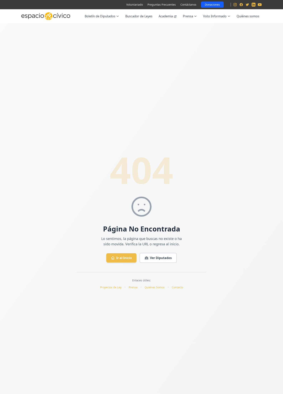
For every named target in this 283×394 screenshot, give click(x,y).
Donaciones (212, 4)
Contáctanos (188, 4)
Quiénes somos (248, 16)
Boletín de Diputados (100, 16)
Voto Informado (215, 16)
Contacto (177, 287)
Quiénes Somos (155, 287)
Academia (166, 16)
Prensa (188, 16)
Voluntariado (134, 4)
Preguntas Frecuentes (161, 4)
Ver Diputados (161, 258)
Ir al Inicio (124, 258)
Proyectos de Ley (110, 287)
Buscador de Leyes (138, 16)
